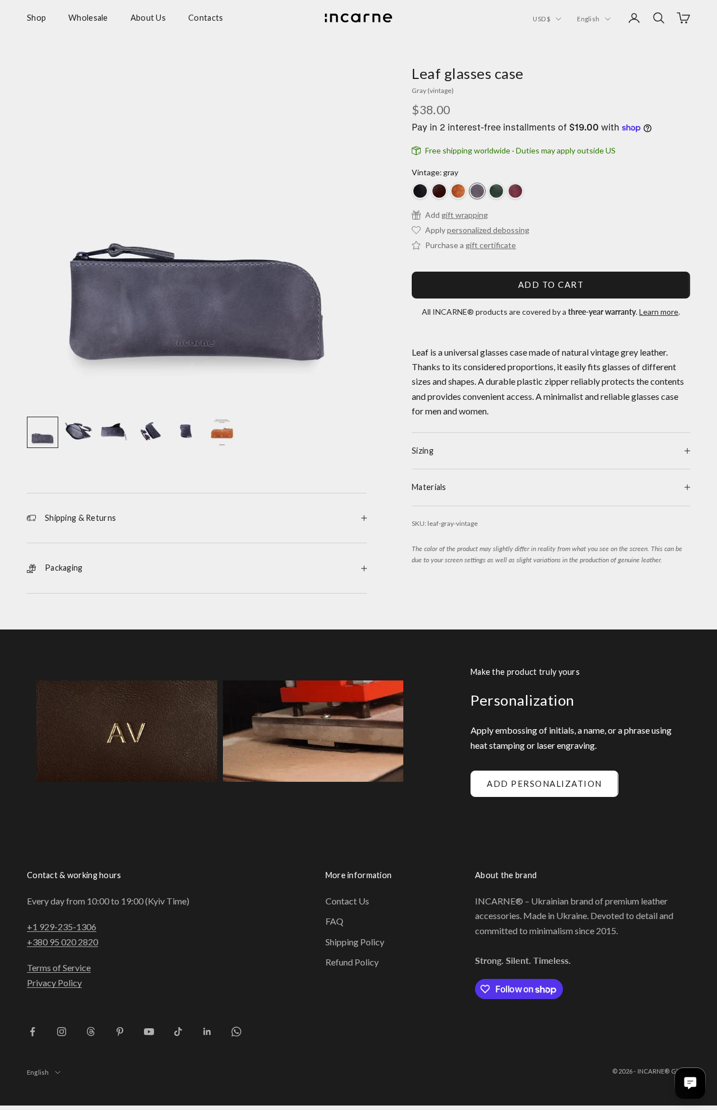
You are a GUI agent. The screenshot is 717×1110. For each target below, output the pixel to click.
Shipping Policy (354, 941)
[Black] (420, 191)
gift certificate (490, 245)
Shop (36, 17)
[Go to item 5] (186, 432)
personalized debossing (488, 230)
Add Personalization (544, 783)
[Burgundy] (515, 191)
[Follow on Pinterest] (119, 1031)
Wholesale (88, 17)
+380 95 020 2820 (62, 941)
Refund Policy (352, 962)
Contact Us (347, 901)
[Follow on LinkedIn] (207, 1031)
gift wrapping (464, 215)
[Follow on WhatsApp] (236, 1031)
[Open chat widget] (690, 1083)
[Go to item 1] (42, 432)
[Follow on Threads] (90, 1031)
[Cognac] (458, 191)
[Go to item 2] (78, 432)
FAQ (334, 921)
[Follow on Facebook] (32, 1031)
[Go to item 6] (222, 432)
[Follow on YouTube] (149, 1031)
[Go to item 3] (114, 432)
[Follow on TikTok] (178, 1031)
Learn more (658, 311)
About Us (148, 17)
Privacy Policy (54, 982)
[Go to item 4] (150, 432)
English (588, 18)
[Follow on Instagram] (61, 1031)
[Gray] (477, 191)
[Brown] (439, 191)
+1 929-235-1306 (61, 926)
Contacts (205, 17)
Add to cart (551, 284)
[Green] (496, 191)
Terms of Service (59, 967)
